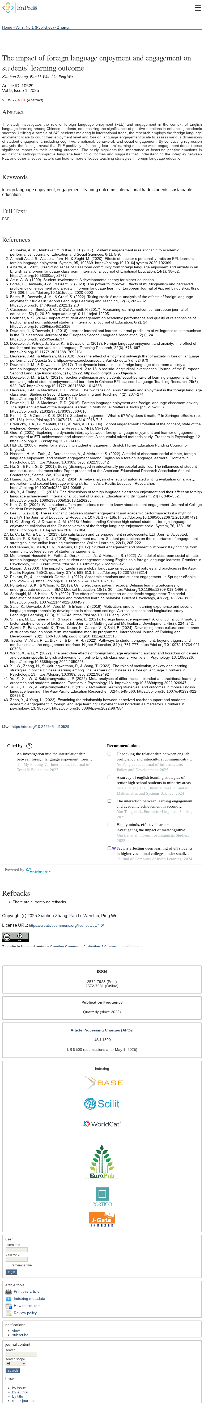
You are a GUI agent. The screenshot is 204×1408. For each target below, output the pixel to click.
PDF (6, 219)
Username (13, 1245)
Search (10, 1350)
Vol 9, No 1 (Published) (34, 27)
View (16, 1330)
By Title (17, 1396)
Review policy (25, 1313)
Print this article (27, 1291)
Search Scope (15, 1359)
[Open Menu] (198, 8)
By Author (20, 1392)
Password (13, 1254)
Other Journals (23, 1400)
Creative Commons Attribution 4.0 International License (96, 947)
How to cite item (27, 1306)
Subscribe (20, 1335)
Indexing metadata (29, 1298)
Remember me (22, 1265)
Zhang (63, 27)
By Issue (19, 1388)
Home (7, 27)
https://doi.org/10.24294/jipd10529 (40, 726)
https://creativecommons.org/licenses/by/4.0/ (66, 925)
